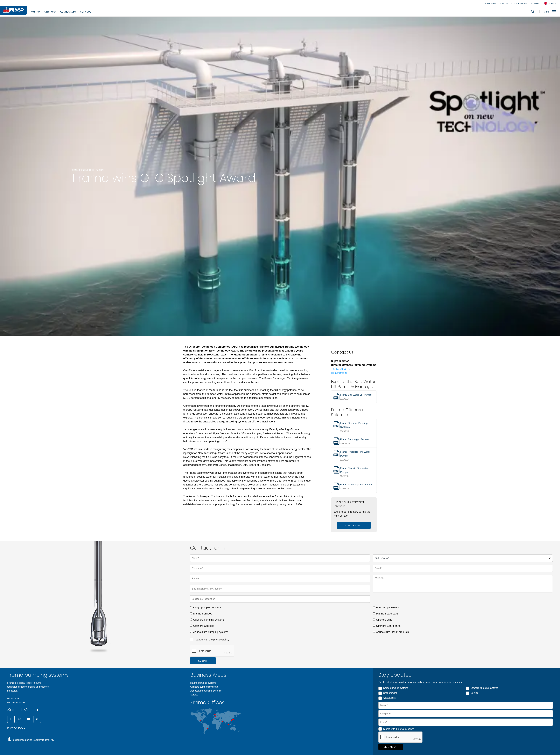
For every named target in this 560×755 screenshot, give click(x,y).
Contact (535, 3)
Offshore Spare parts (388, 625)
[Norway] (215, 714)
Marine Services (202, 613)
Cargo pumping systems (207, 607)
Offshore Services (203, 625)
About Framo (491, 3)
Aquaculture (68, 11)
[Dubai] (222, 721)
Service (194, 694)
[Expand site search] (533, 11)
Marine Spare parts (387, 613)
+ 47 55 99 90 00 (16, 702)
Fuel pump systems (387, 607)
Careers (504, 3)
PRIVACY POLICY (17, 728)
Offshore (50, 11)
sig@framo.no (339, 372)
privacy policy (221, 639)
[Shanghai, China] (231, 720)
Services (85, 11)
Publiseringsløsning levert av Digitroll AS (33, 740)
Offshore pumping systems (208, 619)
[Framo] (13, 10)
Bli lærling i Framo (519, 3)
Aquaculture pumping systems (210, 632)
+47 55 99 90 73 (340, 368)
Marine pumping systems (203, 683)
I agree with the (212, 639)
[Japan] (233, 719)
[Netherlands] (215, 716)
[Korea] (232, 719)
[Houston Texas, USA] (200, 720)
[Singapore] (228, 724)
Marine (35, 11)
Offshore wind (384, 619)
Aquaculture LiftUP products (392, 632)
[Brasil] (207, 728)
